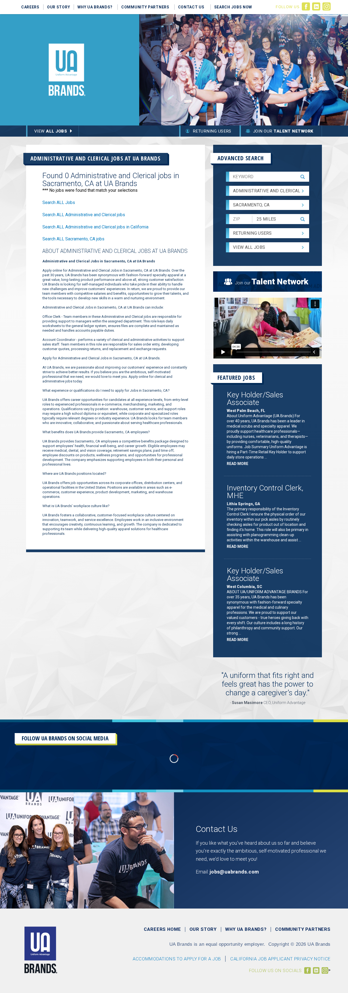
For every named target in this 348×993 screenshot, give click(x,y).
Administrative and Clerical (266, 190)
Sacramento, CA (251, 205)
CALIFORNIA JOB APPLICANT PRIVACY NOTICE (280, 958)
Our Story (58, 7)
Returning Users (212, 131)
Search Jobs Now (233, 7)
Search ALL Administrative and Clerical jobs (83, 214)
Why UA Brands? (95, 7)
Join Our (283, 131)
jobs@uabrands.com (234, 872)
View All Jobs (249, 247)
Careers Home (162, 929)
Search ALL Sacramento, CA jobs (73, 238)
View (50, 131)
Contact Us (191, 7)
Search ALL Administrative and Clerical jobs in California (95, 227)
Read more (239, 464)
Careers (30, 7)
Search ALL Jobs (58, 202)
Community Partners (145, 7)
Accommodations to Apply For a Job (177, 958)
